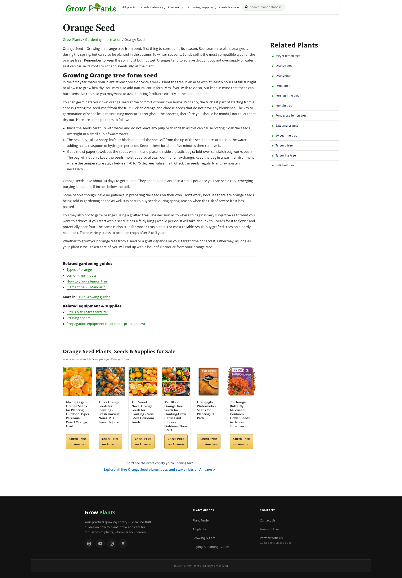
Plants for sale (229, 7)
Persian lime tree (287, 96)
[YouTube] (100, 543)
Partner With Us (275, 540)
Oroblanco (283, 86)
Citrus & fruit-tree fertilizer (87, 312)
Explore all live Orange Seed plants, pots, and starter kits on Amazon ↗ (159, 469)
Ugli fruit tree (285, 165)
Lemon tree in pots (82, 275)
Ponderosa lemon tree (291, 115)
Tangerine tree (286, 155)
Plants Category (152, 7)
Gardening (175, 7)
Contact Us (267, 520)
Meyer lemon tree (288, 56)
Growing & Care (203, 538)
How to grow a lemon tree (87, 281)
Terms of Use (269, 529)
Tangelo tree (284, 145)
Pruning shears (79, 318)
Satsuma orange (287, 125)
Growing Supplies (201, 7)
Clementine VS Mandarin (86, 287)
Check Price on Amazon (77, 441)
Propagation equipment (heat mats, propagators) (106, 323)
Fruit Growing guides (93, 297)
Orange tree (284, 66)
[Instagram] (111, 543)
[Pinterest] (89, 543)
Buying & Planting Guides (210, 547)
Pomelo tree (284, 106)
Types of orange (79, 269)
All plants (129, 7)
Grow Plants (72, 39)
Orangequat (284, 76)
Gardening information (103, 39)
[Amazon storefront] (123, 543)
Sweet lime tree (286, 135)
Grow (100, 512)
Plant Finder (201, 520)
